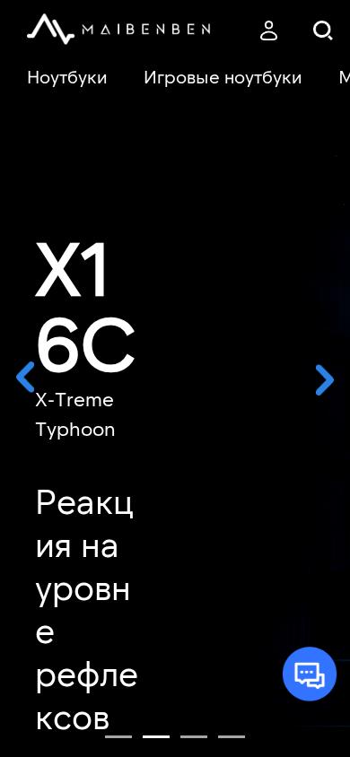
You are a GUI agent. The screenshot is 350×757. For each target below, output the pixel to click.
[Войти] (268, 31)
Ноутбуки (67, 76)
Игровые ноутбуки (223, 76)
